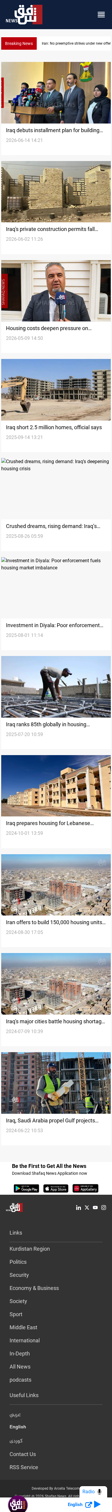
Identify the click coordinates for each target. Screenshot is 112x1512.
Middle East (23, 1327)
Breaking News (19, 43)
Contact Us (23, 1454)
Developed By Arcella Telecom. (56, 1488)
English (18, 1428)
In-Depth (20, 1353)
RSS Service (24, 1467)
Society (18, 1301)
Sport (16, 1314)
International (25, 1340)
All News (20, 1366)
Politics (18, 1262)
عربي (15, 1415)
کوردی (16, 1441)
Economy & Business (34, 1288)
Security (19, 1275)
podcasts (20, 1380)
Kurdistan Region (30, 1249)
